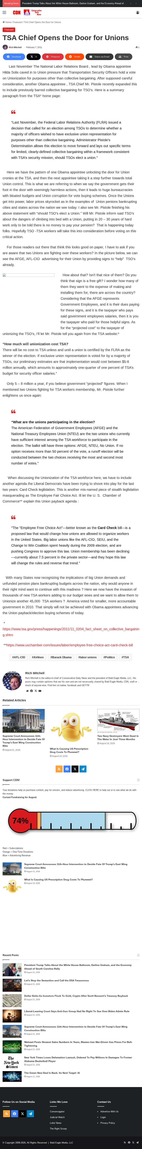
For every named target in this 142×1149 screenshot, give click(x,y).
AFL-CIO (19, 657)
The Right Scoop (58, 1128)
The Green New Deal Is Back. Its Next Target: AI (52, 1072)
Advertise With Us (109, 1111)
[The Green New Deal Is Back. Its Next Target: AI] (12, 1076)
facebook (72, 685)
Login (103, 1117)
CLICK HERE (92, 790)
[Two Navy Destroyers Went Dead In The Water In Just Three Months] (118, 721)
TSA (126, 657)
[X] (36, 691)
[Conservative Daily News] (27, 12)
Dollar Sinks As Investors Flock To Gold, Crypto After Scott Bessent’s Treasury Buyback (76, 995)
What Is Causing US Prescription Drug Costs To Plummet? (58, 879)
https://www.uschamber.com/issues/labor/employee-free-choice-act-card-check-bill (69, 645)
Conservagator (57, 1111)
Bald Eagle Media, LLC (61, 1142)
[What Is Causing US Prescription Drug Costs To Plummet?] (71, 727)
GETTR (85, 685)
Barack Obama (62, 657)
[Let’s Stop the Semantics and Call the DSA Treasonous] (12, 985)
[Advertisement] (71, 924)
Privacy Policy (107, 1123)
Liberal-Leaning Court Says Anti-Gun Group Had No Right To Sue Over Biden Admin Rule (76, 1011)
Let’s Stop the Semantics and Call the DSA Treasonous (56, 980)
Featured (17, 22)
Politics (110, 657)
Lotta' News (55, 1123)
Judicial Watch (57, 1117)
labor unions (88, 657)
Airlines (39, 657)
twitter (63, 685)
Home (8, 22)
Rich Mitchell (15, 47)
